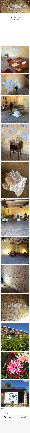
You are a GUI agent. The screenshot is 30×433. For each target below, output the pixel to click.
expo (1, 413)
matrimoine (9, 413)
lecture (6, 413)
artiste (10, 19)
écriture (12, 19)
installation (4, 413)
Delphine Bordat (5, 28)
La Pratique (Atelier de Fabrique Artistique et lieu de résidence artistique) (13, 30)
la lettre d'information (7, 422)
